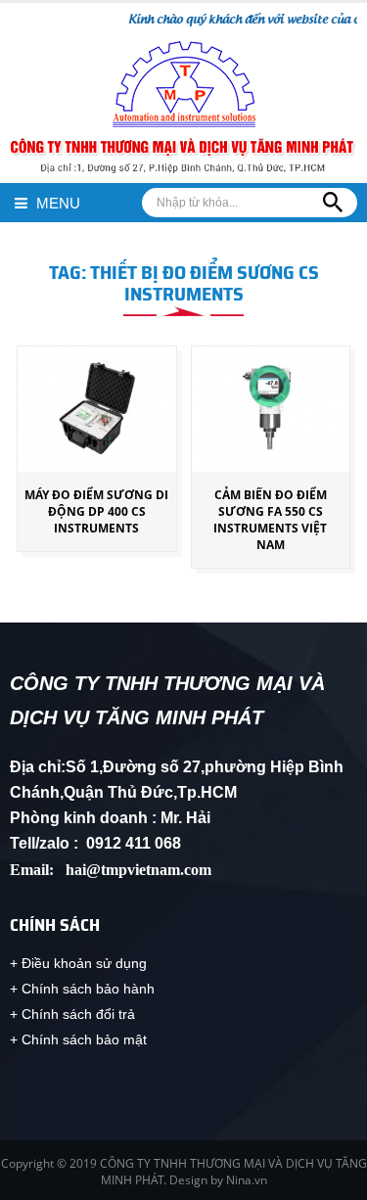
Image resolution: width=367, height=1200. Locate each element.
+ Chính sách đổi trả (72, 1014)
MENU (56, 203)
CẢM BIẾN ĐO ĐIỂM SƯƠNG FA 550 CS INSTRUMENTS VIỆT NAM (270, 519)
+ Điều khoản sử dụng (78, 963)
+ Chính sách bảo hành (82, 988)
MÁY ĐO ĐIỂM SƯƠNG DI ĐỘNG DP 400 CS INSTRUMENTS (96, 511)
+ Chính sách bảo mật (78, 1039)
